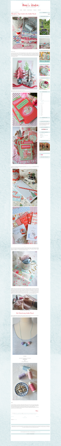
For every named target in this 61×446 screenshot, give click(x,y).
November (42, 100)
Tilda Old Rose (25, 49)
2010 (40, 113)
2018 (40, 105)
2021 (40, 97)
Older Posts (37, 416)
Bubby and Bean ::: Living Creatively (44, 135)
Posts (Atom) (15, 419)
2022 (40, 96)
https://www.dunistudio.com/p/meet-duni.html (44, 158)
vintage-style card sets (27, 90)
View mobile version (25, 417)
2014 (40, 109)
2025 (40, 94)
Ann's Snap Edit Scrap (42, 133)
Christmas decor (31, 413)
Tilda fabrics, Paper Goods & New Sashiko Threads (23, 14)
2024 (40, 95)
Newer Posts (12, 416)
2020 (40, 98)
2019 (40, 99)
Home (25, 416)
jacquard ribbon (20, 55)
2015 (40, 108)
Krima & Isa (25, 244)
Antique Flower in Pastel (25, 286)
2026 (40, 93)
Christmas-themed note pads (29, 166)
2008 (40, 115)
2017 (40, 106)
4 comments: (19, 413)
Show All (49, 138)
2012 (40, 111)
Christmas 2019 (26, 413)
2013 (40, 110)
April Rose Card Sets (25, 164)
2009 (40, 114)
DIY (34, 413)
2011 (40, 112)
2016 (40, 107)
